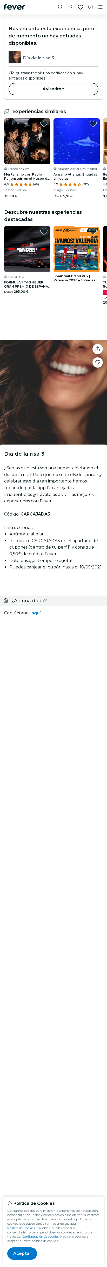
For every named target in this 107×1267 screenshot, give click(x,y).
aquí (36, 613)
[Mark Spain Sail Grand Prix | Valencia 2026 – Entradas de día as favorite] (93, 231)
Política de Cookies (21, 1228)
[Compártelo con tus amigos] (97, 349)
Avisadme (53, 88)
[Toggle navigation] (100, 7)
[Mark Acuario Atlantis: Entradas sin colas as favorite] (93, 123)
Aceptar (22, 1253)
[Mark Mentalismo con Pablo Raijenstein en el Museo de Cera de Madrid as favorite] (44, 123)
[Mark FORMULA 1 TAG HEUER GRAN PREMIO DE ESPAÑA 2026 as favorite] (44, 231)
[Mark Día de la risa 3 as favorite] (97, 362)
